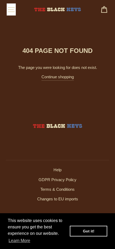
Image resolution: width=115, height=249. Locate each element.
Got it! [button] (88, 231)
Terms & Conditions (57, 189)
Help (57, 170)
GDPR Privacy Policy (57, 179)
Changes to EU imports (57, 199)
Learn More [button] (19, 240)
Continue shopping (57, 77)
